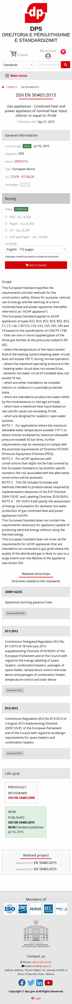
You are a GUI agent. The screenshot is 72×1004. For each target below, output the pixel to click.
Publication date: (27, 121)
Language (11, 243)
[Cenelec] (36, 909)
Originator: (11, 153)
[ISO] (10, 909)
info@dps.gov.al (41, 966)
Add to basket (37, 265)
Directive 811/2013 (14, 690)
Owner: (9, 161)
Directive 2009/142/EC (16, 613)
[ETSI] (62, 909)
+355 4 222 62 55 (41, 962)
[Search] (65, 64)
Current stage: (13, 146)
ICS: (7, 177)
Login (37, 998)
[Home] (3, 87)
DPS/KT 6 (21, 161)
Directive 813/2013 (14, 753)
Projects (12, 87)
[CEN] (23, 909)
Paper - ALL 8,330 (21, 224)
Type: (8, 169)
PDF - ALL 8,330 (20, 217)
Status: (9, 209)
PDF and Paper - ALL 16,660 (28, 237)
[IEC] (49, 909)
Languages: (12, 184)
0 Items (22, 55)
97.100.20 (27, 177)
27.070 (14, 177)
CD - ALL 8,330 (19, 230)
